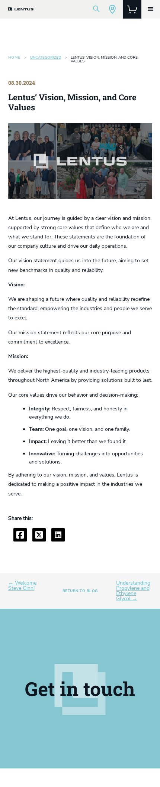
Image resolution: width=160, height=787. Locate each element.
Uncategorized (45, 57)
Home (14, 58)
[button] (150, 9)
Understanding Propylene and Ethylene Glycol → (133, 590)
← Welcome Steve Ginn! (22, 585)
